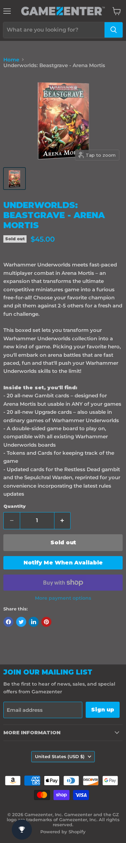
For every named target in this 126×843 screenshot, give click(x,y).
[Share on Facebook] (8, 622)
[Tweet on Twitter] (21, 622)
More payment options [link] (63, 598)
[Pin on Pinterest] (46, 622)
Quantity (14, 506)
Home (11, 59)
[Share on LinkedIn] (34, 622)
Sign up (102, 709)
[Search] (113, 30)
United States (60, 756)
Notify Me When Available (63, 562)
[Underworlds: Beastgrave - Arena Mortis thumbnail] (14, 178)
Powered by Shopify (63, 831)
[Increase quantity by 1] (62, 520)
